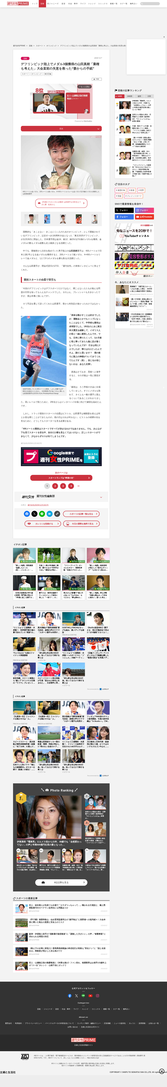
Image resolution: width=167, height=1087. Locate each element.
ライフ (83, 4)
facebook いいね (27, 514)
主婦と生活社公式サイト (90, 1027)
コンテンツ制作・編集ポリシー (89, 1023)
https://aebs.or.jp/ (93, 1058)
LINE (41, 512)
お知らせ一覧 (154, 1023)
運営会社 (8, 1023)
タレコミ (132, 1023)
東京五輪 (47, 74)
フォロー (124, 210)
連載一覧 (114, 4)
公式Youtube (146, 217)
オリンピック (51, 46)
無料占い (134, 4)
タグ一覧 (124, 4)
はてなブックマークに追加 (49, 514)
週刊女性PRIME (19, 46)
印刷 (97, 79)
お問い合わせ (73, 1027)
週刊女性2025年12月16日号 (38, 505)
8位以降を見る (61, 882)
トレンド (92, 4)
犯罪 (142, 190)
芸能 (42, 4)
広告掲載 (107, 1023)
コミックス (103, 4)
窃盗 (119, 196)
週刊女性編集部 (46, 496)
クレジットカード (134, 196)
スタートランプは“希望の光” (61, 478)
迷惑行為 (121, 190)
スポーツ (39, 46)
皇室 (63, 4)
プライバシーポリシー (33, 1023)
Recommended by (93, 689)
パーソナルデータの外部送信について (59, 1023)
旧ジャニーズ (53, 4)
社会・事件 (73, 4)
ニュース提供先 (120, 1023)
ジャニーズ (48, 1009)
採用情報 (142, 1023)
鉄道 (132, 190)
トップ (35, 4)
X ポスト (34, 513)
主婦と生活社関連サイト (83, 1045)
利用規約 (18, 1023)
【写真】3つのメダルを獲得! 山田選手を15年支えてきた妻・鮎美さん (61, 203)
